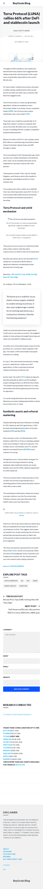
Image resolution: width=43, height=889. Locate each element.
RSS (4, 869)
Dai (22, 580)
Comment (7, 630)
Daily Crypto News (21, 31)
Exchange (7, 851)
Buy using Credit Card (12, 859)
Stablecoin (23, 586)
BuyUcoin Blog (21, 3)
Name (6, 656)
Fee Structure (9, 854)
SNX (12, 431)
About (6, 849)
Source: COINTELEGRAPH (13, 566)
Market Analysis (10, 586)
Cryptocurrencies (11, 580)
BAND (27, 449)
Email (6, 667)
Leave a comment (15, 37)
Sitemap (6, 865)
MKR (11, 111)
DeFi (28, 580)
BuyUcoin (29, 36)
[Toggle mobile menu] (4, 3)
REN (23, 431)
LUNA (27, 114)
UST (35, 259)
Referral (7, 856)
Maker (35, 580)
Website (6, 677)
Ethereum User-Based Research (17, 714)
